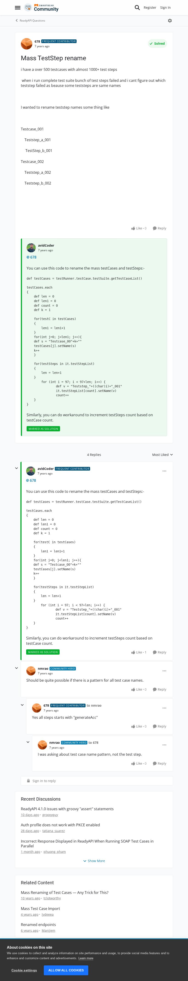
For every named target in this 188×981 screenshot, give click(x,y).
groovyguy (50, 815)
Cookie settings (24, 970)
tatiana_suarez (53, 831)
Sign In (165, 7)
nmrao (43, 668)
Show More (96, 861)
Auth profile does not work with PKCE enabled (60, 825)
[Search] (137, 7)
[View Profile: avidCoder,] (31, 247)
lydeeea (48, 914)
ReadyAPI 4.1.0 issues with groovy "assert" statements (67, 809)
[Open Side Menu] (18, 7)
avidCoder (46, 245)
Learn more (85, 958)
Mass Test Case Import (40, 908)
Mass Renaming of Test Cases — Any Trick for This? (64, 892)
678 (37, 41)
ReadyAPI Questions (32, 20)
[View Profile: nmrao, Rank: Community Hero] (31, 670)
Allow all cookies (66, 970)
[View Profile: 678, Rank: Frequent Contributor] (26, 44)
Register (150, 7)
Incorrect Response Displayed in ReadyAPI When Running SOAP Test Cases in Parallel (87, 844)
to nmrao (94, 705)
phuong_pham (55, 851)
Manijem (48, 930)
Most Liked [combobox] (162, 454)
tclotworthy (52, 898)
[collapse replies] (16, 468)
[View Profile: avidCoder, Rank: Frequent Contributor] (30, 471)
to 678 (93, 742)
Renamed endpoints (38, 924)
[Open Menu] (170, 20)
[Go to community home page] (41, 7)
